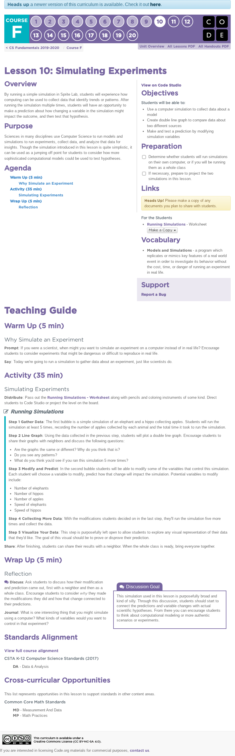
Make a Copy (161, 230)
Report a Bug (153, 294)
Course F (74, 48)
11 (173, 21)
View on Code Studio (161, 85)
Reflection (28, 207)
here (155, 4)
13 (36, 35)
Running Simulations (166, 224)
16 (77, 35)
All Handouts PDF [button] (213, 46)
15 (63, 35)
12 (187, 21)
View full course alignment (31, 650)
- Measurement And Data (37, 710)
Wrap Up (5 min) (26, 201)
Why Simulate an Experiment (46, 183)
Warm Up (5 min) (26, 177)
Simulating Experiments (41, 195)
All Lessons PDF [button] (181, 46)
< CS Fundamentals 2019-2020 (32, 48)
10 (160, 21)
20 (132, 35)
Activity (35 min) (26, 189)
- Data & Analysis (31, 666)
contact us (139, 750)
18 (105, 35)
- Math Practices (30, 715)
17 (91, 35)
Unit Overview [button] (152, 46)
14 (50, 35)
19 (119, 35)
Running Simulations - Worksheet (78, 397)
